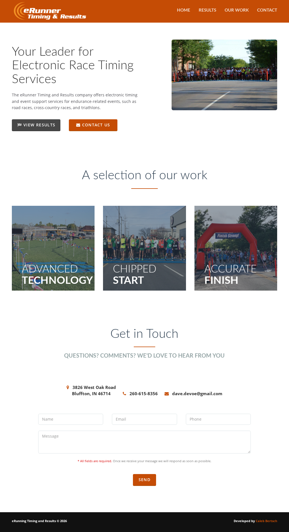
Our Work (237, 10)
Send (145, 479)
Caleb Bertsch (266, 521)
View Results (38, 124)
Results (207, 10)
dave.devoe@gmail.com (197, 393)
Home (183, 10)
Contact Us (95, 124)
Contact (267, 10)
